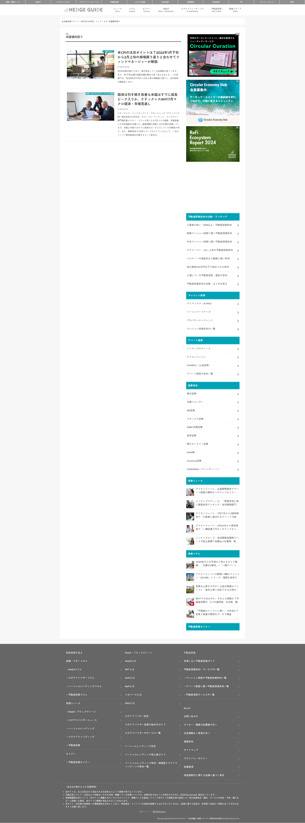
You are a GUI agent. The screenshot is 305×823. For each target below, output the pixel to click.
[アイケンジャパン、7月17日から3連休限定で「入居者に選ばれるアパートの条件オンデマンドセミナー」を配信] (190, 516)
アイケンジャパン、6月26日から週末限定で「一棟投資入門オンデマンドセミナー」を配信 (217, 527)
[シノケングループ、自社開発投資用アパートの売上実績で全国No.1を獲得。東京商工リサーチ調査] (190, 541)
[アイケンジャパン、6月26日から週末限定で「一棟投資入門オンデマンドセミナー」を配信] (190, 529)
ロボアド (64, 2)
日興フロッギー (195, 401)
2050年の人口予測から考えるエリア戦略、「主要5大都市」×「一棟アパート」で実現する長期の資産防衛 (217, 563)
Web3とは (130, 660)
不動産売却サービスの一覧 (200, 694)
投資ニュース (73, 703)
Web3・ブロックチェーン (82, 711)
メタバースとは (133, 694)
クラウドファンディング (192, 9)
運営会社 (188, 741)
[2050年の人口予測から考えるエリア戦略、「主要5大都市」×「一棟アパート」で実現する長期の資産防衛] (190, 565)
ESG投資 (165, 2)
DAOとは (130, 703)
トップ (13, 2)
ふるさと (140, 2)
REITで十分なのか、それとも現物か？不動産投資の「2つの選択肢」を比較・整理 (217, 600)
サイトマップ (191, 749)
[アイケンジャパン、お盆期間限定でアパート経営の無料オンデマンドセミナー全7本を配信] (190, 492)
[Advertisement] (123, 182)
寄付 (292, 2)
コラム (132, 9)
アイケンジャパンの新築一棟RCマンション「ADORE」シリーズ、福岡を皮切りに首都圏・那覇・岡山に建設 (218, 576)
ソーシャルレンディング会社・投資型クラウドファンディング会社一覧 (151, 765)
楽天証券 (191, 393)
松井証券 (191, 435)
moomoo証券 (194, 460)
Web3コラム (75, 669)
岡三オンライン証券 (197, 443)
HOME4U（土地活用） (199, 365)
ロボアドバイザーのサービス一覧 (143, 732)
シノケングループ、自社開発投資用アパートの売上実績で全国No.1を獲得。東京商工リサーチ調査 (217, 539)
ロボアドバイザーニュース (82, 720)
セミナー (147, 9)
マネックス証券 (195, 418)
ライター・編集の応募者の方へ (200, 724)
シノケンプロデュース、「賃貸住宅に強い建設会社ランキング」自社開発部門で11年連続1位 (217, 503)
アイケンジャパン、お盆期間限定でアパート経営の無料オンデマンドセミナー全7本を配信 (217, 490)
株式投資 (216, 2)
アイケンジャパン (196, 357)
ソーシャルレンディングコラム (85, 686)
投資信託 (190, 2)
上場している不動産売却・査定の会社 (207, 275)
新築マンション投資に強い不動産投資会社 (209, 233)
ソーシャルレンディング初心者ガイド (145, 754)
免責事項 (188, 766)
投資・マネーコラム (77, 660)
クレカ (267, 2)
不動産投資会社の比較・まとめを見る (207, 283)
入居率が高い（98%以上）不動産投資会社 (209, 224)
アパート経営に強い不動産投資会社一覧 (207, 686)
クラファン (88, 2)
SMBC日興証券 (195, 427)
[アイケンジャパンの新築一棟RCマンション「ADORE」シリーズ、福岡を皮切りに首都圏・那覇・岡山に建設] (190, 577)
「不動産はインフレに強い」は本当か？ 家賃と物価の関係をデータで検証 (217, 612)
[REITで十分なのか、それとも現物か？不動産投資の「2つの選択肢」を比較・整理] (190, 602)
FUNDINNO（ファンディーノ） (204, 469)
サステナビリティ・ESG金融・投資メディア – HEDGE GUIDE (197, 818)
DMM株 (191, 452)
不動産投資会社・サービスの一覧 (202, 669)
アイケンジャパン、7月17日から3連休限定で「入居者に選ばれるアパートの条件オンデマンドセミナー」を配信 (217, 515)
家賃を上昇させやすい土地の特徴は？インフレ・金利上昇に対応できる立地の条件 (217, 588)
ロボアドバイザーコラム (81, 677)
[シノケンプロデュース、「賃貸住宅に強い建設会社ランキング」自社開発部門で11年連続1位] (190, 504)
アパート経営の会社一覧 (200, 373)
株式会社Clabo (159, 811)
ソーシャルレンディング (81, 728)
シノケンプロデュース (199, 348)
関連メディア (235, 9)
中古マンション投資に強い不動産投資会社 (209, 241)
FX (241, 2)
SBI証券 (191, 410)
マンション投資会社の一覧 (201, 328)
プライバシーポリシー (196, 758)
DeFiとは (130, 677)
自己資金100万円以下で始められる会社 (208, 266)
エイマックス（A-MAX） (200, 303)
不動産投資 (114, 2)
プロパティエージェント (200, 320)
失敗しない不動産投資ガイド (199, 660)
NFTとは (129, 669)
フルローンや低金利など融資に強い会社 (208, 258)
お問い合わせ (191, 716)
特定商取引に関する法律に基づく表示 (204, 775)
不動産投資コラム (77, 694)
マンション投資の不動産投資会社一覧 (206, 677)
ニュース (117, 9)
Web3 (166, 9)
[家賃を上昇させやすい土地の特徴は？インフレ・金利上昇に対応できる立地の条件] (190, 589)
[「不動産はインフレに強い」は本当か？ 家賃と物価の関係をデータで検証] (190, 614)
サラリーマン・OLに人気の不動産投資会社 (210, 250)
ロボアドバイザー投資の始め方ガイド (145, 724)
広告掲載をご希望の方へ (197, 733)
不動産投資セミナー (79, 762)
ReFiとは (130, 686)
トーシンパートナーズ (199, 311)
